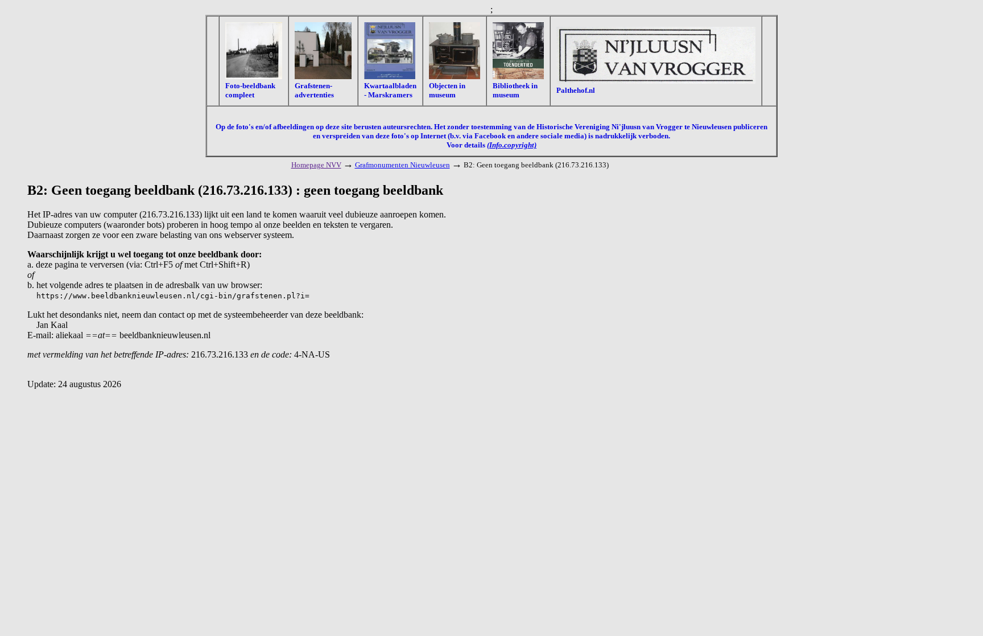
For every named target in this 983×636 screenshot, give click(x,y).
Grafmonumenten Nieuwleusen (402, 165)
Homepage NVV (316, 165)
